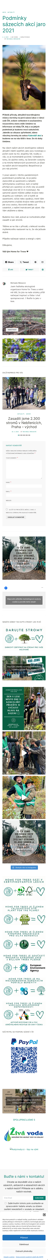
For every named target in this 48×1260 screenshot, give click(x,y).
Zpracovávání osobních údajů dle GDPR (29, 1257)
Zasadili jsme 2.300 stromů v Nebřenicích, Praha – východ (24, 422)
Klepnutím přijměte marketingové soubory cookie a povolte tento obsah (24, 600)
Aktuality (11, 12)
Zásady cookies (9, 1257)
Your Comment (11, 458)
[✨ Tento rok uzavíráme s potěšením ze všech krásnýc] (24, 841)
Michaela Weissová (13, 39)
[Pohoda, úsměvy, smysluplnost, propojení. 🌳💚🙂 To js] (24, 797)
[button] (44, 1214)
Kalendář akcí (34, 135)
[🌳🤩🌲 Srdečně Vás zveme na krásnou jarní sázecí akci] (24, 708)
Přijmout (24, 1237)
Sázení (28, 414)
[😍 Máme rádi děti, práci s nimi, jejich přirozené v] (24, 753)
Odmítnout (24, 1244)
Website (8, 500)
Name (8, 482)
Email (8, 491)
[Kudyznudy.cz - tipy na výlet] (24, 1149)
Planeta (17, 314)
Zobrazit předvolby (24, 1251)
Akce (4, 12)
